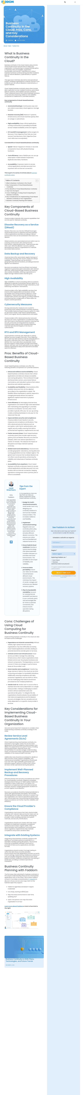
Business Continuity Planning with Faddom (19, 200)
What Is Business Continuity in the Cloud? (19, 183)
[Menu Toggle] (75, 2)
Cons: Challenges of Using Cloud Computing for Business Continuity (21, 194)
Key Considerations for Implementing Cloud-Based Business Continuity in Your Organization (22, 197)
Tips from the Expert (13, 191)
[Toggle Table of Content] (36, 180)
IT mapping (31, 879)
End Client (56, 560)
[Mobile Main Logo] (8, 2)
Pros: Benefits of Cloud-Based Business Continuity (22, 189)
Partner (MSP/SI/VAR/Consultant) (60, 563)
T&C (73, 576)
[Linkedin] (11, 542)
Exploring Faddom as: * (59, 557)
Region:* (54, 550)
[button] (65, 2)
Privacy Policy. (63, 577)
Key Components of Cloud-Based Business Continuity (20, 186)
